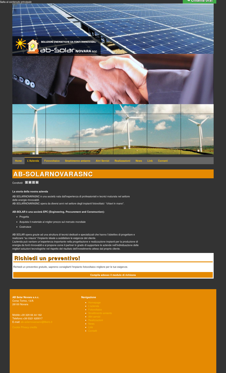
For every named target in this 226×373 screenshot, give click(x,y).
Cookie (16, 327)
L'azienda (93, 306)
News (139, 160)
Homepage (94, 302)
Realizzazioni (122, 160)
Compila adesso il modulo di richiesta (113, 275)
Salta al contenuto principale (16, 2)
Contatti (163, 160)
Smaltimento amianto (77, 160)
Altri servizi (94, 316)
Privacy (25, 327)
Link (150, 160)
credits (33, 327)
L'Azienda (33, 160)
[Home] (56, 46)
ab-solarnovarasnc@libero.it (36, 322)
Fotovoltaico (52, 160)
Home (18, 160)
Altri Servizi (102, 160)
